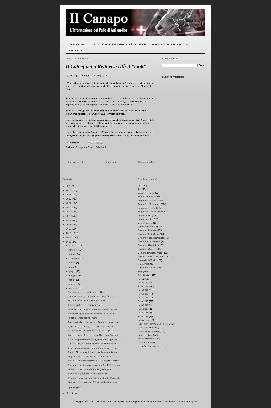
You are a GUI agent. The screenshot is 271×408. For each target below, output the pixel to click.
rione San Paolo (146, 342)
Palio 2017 (143, 309)
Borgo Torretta (145, 219)
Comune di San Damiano (150, 256)
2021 (69, 203)
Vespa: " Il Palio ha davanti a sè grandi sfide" (90, 369)
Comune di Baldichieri (148, 245)
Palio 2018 (143, 312)
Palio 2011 (143, 286)
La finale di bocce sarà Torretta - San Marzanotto (92, 309)
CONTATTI (75, 50)
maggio (73, 275)
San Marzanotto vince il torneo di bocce (87, 292)
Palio (140, 279)
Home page (111, 162)
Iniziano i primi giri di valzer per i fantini (87, 300)
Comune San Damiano (149, 241)
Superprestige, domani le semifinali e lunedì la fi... (92, 313)
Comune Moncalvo (147, 230)
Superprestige (145, 335)
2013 (69, 237)
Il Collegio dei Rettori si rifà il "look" (85, 305)
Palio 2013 (143, 294)
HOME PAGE (77, 44)
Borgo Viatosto (145, 223)
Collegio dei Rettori (85, 147)
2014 (69, 233)
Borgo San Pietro (146, 208)
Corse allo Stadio (146, 267)
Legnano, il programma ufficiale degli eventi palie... (93, 382)
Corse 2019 (143, 264)
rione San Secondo (147, 346)
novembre (74, 249)
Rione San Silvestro (147, 327)
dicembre (74, 245)
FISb (140, 271)
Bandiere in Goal (146, 193)
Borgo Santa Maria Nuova (151, 211)
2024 (69, 190)
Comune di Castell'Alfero (150, 252)
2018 (69, 216)
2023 (69, 194)
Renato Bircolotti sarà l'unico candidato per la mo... (93, 352)
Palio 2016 (143, 305)
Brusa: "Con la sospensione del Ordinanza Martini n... (94, 360)
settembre (74, 258)
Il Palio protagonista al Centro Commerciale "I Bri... (93, 348)
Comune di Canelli (147, 249)
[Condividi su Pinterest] (101, 142)
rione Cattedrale (146, 338)
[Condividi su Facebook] (98, 142)
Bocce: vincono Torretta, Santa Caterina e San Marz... (95, 335)
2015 (69, 229)
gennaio (73, 387)
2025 (69, 186)
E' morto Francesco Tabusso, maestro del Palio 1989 (94, 378)
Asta (140, 185)
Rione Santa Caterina (148, 331)
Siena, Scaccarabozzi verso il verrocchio (88, 373)
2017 (69, 220)
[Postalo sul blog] (92, 142)
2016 (69, 224)
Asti (139, 189)
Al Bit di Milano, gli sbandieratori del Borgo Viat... (92, 330)
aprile (72, 279)
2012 (69, 241)
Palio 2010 (143, 282)
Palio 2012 (101, 147)
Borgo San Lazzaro (147, 200)
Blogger (193, 401)
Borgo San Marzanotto (149, 204)
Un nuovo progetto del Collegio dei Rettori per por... (93, 339)
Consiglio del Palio (147, 260)
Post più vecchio (146, 162)
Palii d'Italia (143, 275)
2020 (69, 207)
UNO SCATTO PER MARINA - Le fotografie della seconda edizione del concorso (140, 44)
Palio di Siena (144, 320)
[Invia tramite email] (89, 142)
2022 (69, 199)
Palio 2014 (143, 297)
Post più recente (76, 162)
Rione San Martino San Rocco (153, 324)
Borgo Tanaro (144, 215)
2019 (69, 211)
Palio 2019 (143, 316)
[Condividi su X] (95, 142)
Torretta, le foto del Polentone (82, 318)
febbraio (73, 288)
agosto (72, 262)
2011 (68, 393)
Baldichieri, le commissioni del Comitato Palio (90, 326)
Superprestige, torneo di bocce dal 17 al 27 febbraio (94, 365)
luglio (71, 267)
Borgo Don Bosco (146, 196)
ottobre (72, 254)
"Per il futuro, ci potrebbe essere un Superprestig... (93, 343)
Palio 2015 (143, 301)
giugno (72, 271)
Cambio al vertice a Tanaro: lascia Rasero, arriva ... (93, 296)
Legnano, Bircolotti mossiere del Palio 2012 (89, 356)
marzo (72, 284)
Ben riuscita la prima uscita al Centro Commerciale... (94, 322)
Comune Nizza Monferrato (151, 238)
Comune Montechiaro (148, 234)
